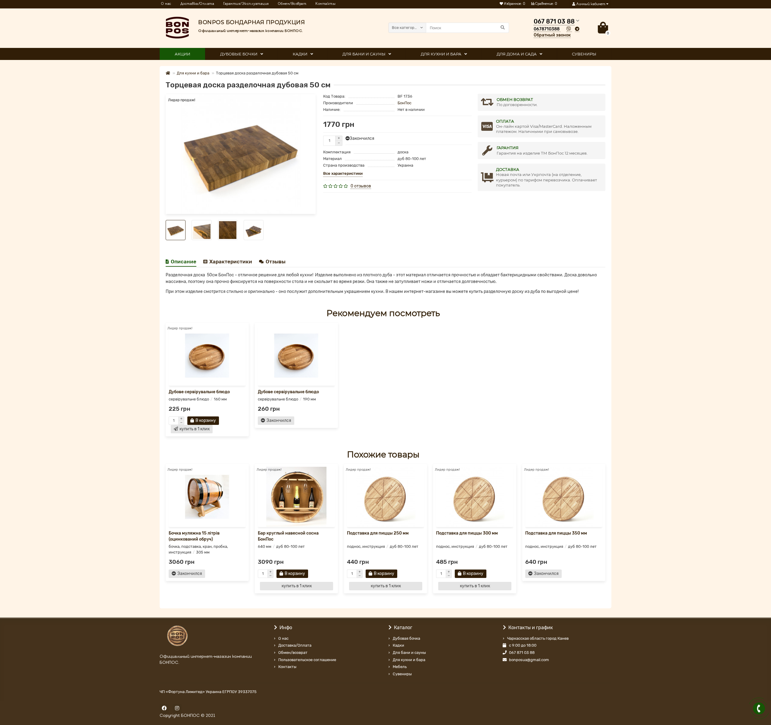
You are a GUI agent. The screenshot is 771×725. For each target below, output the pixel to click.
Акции (182, 54)
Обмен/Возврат (292, 4)
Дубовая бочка (406, 638)
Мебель (400, 666)
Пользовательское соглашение (307, 660)
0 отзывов (361, 186)
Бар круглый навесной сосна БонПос (288, 536)
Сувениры (402, 674)
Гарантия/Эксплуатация (246, 4)
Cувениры (584, 54)
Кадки (300, 54)
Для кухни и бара (441, 54)
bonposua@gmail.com (529, 660)
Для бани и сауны (364, 54)
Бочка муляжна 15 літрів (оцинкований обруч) (194, 536)
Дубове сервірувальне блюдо (199, 391)
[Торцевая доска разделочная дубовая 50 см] (241, 154)
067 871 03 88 (522, 652)
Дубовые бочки (239, 54)
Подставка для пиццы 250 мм (378, 533)
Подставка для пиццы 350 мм (556, 533)
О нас (166, 4)
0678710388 (547, 29)
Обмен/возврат (292, 652)
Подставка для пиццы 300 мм (467, 533)
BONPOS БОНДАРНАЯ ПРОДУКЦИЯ (251, 22)
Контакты (325, 4)
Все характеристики (343, 173)
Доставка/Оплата (197, 4)
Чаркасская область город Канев (538, 638)
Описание (183, 262)
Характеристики (230, 262)
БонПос (404, 103)
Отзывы (276, 262)
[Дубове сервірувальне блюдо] (207, 355)
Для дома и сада (517, 54)
